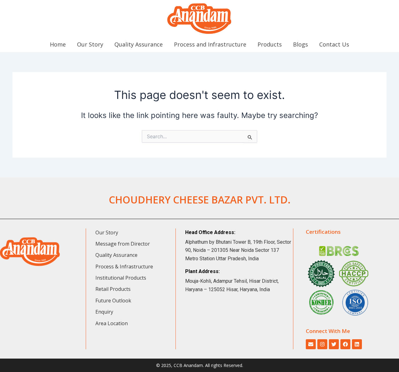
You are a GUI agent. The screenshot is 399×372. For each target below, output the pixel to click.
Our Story (90, 44)
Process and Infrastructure (210, 44)
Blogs (300, 44)
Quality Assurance (138, 44)
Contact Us (334, 44)
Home (58, 44)
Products (269, 44)
